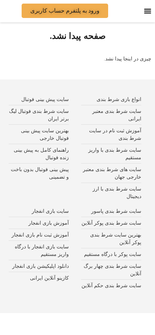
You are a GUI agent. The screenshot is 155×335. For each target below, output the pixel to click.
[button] (148, 11)
